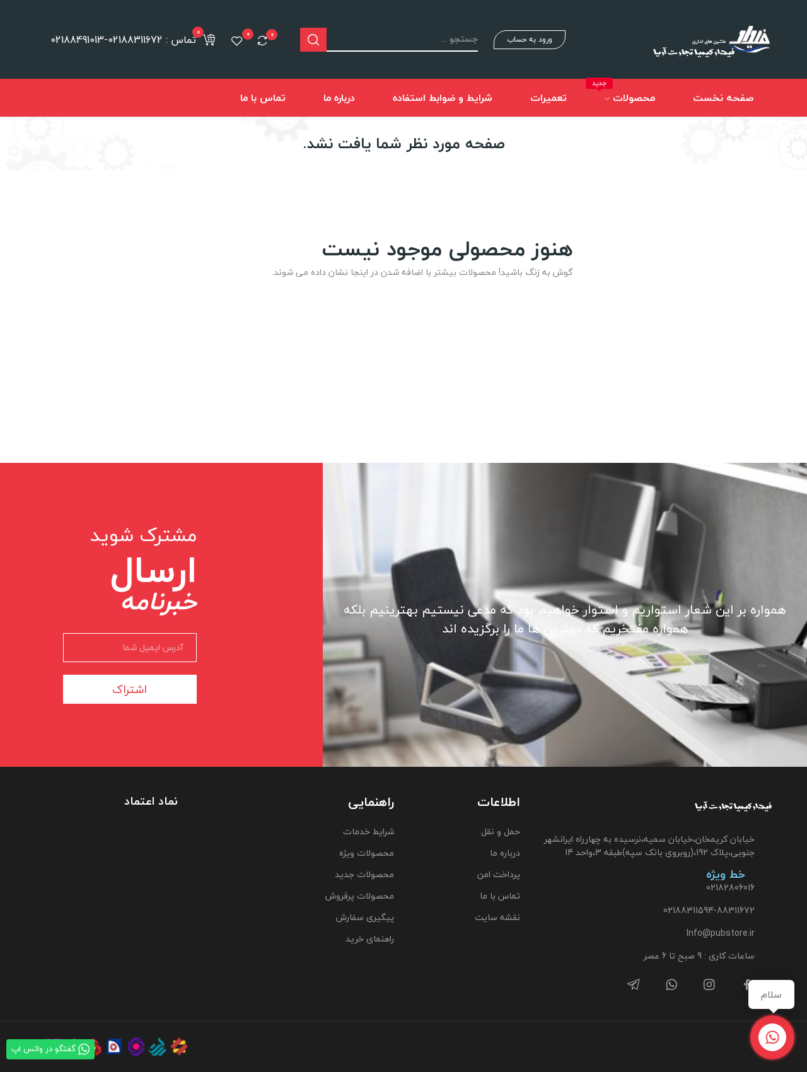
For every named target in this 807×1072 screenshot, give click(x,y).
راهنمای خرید (369, 938)
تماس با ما (500, 895)
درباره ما (505, 852)
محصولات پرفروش (359, 895)
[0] (262, 40)
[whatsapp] (671, 985)
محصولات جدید (364, 874)
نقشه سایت (497, 917)
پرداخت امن (498, 874)
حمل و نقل (500, 831)
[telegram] (633, 985)
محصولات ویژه (366, 852)
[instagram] (709, 985)
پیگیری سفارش (364, 917)
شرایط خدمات (368, 831)
